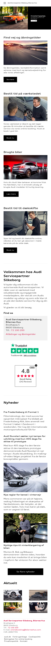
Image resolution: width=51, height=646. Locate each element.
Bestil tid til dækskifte (21, 208)
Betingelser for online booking (18, 639)
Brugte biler (13, 152)
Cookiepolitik (35, 637)
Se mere (10, 79)
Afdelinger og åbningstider (21, 334)
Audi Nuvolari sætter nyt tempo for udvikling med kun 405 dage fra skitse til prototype (24, 439)
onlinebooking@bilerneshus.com (26, 630)
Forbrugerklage (20, 637)
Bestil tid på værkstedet (22, 93)
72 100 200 (17, 330)
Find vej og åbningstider (22, 37)
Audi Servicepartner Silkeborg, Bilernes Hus (22, 3)
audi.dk (7, 637)
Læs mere (11, 194)
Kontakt (23, 641)
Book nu (10, 138)
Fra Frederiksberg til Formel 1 (21, 412)
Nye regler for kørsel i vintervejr (22, 495)
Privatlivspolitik (11, 641)
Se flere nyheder (25, 571)
